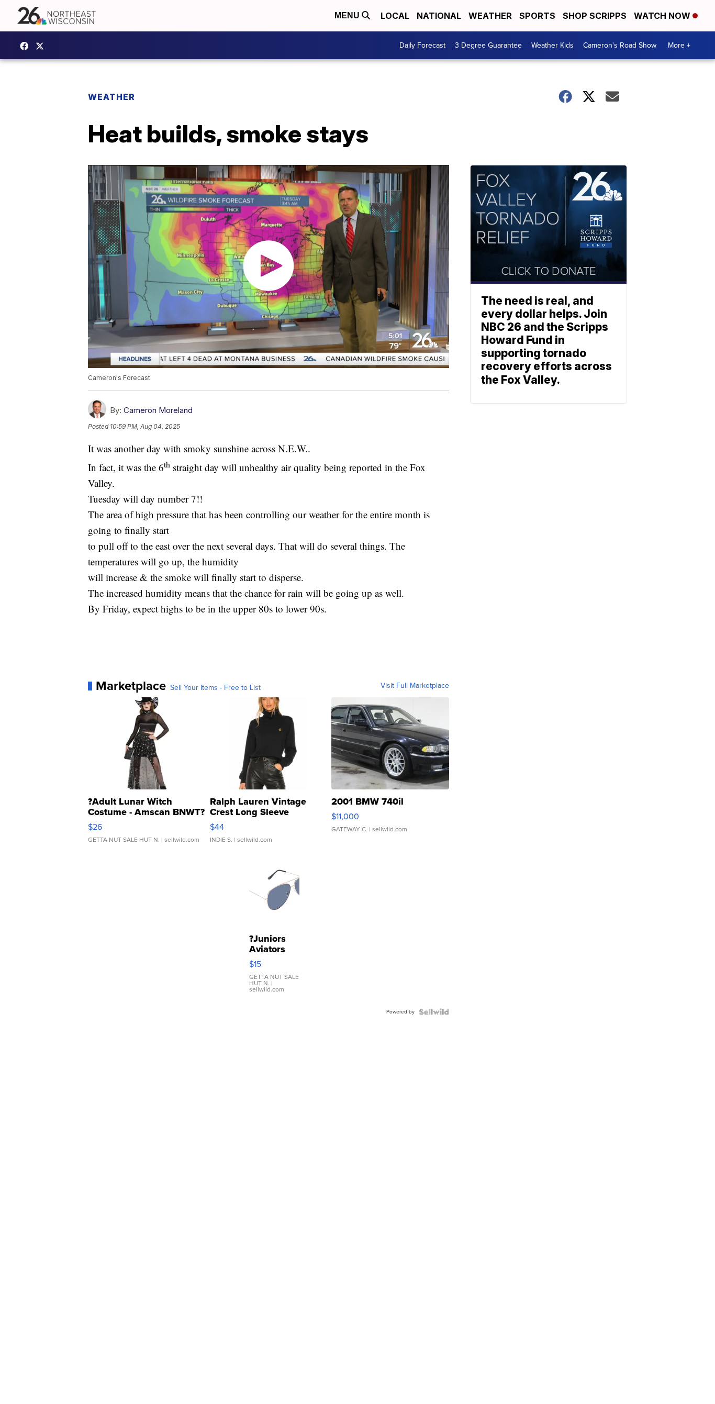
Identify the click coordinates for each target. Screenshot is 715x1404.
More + (679, 45)
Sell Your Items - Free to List (215, 688)
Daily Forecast (422, 45)
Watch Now (663, 15)
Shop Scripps (595, 15)
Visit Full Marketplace (415, 685)
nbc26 (42, 46)
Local (395, 15)
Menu (348, 15)
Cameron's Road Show (619, 45)
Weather (490, 15)
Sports (537, 15)
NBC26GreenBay (26, 46)
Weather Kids (552, 45)
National (439, 15)
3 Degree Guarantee (488, 45)
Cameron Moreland (158, 410)
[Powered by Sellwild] (434, 1012)
